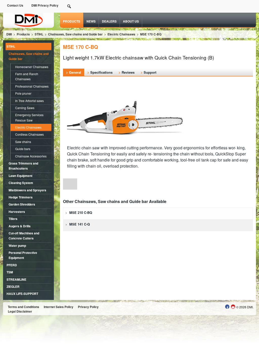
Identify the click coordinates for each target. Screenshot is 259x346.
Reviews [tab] (128, 72)
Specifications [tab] (101, 72)
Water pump (17, 245)
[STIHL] (28, 20)
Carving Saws (24, 108)
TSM (10, 272)
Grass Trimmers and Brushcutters (23, 166)
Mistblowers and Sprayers (27, 190)
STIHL (11, 46)
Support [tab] (150, 72)
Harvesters (17, 211)
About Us (131, 21)
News (91, 21)
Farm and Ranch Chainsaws (26, 76)
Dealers (109, 21)
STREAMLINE (16, 279)
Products (71, 21)
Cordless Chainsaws (29, 134)
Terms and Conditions (23, 306)
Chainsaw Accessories (31, 156)
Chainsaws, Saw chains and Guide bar (29, 56)
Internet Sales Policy (58, 306)
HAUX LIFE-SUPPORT (22, 293)
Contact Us (15, 5)
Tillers (13, 218)
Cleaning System (21, 182)
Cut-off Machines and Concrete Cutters (24, 235)
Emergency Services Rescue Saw (29, 117)
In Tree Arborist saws (29, 100)
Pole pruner (23, 93)
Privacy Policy (88, 306)
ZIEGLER (13, 286)
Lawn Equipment (20, 175)
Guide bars (22, 149)
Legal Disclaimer (20, 311)
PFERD (12, 265)
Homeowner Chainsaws (31, 67)
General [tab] (75, 72)
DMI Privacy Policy (44, 5)
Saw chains (23, 141)
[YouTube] (233, 306)
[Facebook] (227, 306)
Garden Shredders (22, 204)
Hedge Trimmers (21, 197)
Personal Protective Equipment (23, 255)
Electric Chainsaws (28, 127)
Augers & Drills (20, 226)
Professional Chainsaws (32, 86)
